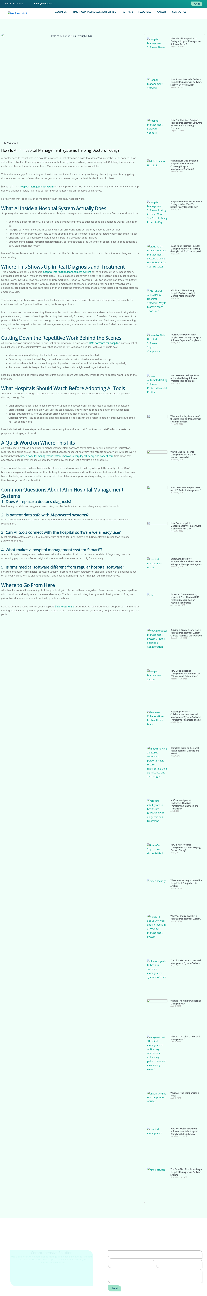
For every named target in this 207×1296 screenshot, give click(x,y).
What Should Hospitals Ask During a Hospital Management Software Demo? (185, 41)
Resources (144, 11)
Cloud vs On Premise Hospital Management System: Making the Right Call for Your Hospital (185, 248)
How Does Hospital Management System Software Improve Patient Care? (185, 526)
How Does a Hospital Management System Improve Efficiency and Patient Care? (185, 673)
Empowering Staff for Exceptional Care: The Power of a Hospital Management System (186, 561)
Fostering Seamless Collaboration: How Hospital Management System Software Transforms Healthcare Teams (185, 715)
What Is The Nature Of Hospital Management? (185, 1002)
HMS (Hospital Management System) (95, 11)
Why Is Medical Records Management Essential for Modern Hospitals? (183, 454)
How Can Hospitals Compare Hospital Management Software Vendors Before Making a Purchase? (186, 124)
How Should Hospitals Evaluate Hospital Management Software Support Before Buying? (186, 82)
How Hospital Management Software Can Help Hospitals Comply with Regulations (184, 1131)
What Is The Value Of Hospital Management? (185, 1038)
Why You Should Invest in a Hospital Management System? (185, 917)
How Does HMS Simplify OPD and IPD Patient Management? (185, 489)
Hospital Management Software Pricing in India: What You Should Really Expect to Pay (186, 204)
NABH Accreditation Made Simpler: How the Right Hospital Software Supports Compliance (185, 337)
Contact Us (179, 11)
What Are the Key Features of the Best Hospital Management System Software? (185, 419)
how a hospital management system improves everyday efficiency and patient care (67, 456)
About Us (61, 11)
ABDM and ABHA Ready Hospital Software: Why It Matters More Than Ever (182, 293)
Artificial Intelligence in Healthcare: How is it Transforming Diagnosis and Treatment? (184, 804)
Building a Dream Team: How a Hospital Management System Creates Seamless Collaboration (186, 633)
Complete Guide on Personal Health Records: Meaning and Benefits (184, 750)
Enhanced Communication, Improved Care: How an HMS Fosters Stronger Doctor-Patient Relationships (184, 598)
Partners (127, 11)
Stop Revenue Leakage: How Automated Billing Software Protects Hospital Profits (184, 378)
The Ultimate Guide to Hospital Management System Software (185, 962)
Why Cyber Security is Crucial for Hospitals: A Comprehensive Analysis (186, 883)
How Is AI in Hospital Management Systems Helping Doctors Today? (185, 847)
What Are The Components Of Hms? (185, 1094)
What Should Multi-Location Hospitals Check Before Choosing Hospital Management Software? (184, 164)
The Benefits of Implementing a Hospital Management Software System (186, 1172)
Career (161, 11)
